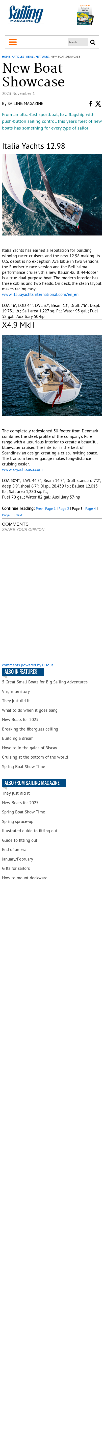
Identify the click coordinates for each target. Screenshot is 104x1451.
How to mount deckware (24, 878)
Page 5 (7, 515)
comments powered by (28, 664)
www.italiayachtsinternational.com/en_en (40, 294)
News (30, 56)
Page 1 (50, 508)
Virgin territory (16, 691)
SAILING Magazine (25, 103)
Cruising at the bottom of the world (35, 757)
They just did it (16, 700)
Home (6, 56)
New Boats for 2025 (20, 719)
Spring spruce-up (17, 821)
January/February (17, 859)
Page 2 (64, 508)
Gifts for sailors (16, 868)
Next (18, 515)
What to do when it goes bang (30, 710)
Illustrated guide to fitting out (29, 830)
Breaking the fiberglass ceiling (30, 729)
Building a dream (18, 738)
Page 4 (90, 508)
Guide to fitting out (19, 840)
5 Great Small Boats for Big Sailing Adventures (45, 682)
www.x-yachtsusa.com (22, 469)
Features (42, 56)
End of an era (14, 849)
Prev (39, 508)
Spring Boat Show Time (23, 766)
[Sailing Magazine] (26, 17)
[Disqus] (52, 597)
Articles (18, 56)
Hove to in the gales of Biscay (29, 748)
